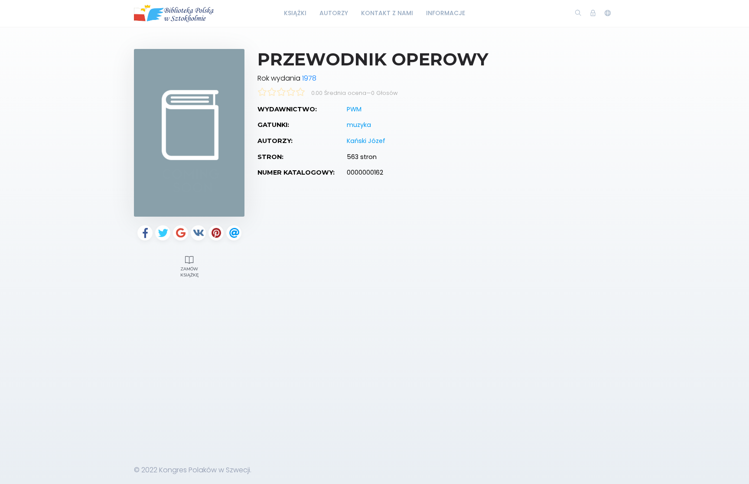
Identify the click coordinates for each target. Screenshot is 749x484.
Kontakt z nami (387, 13)
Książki (295, 13)
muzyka (359, 124)
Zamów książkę (189, 271)
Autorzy (333, 13)
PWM (354, 109)
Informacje (445, 13)
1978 (309, 78)
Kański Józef (366, 140)
